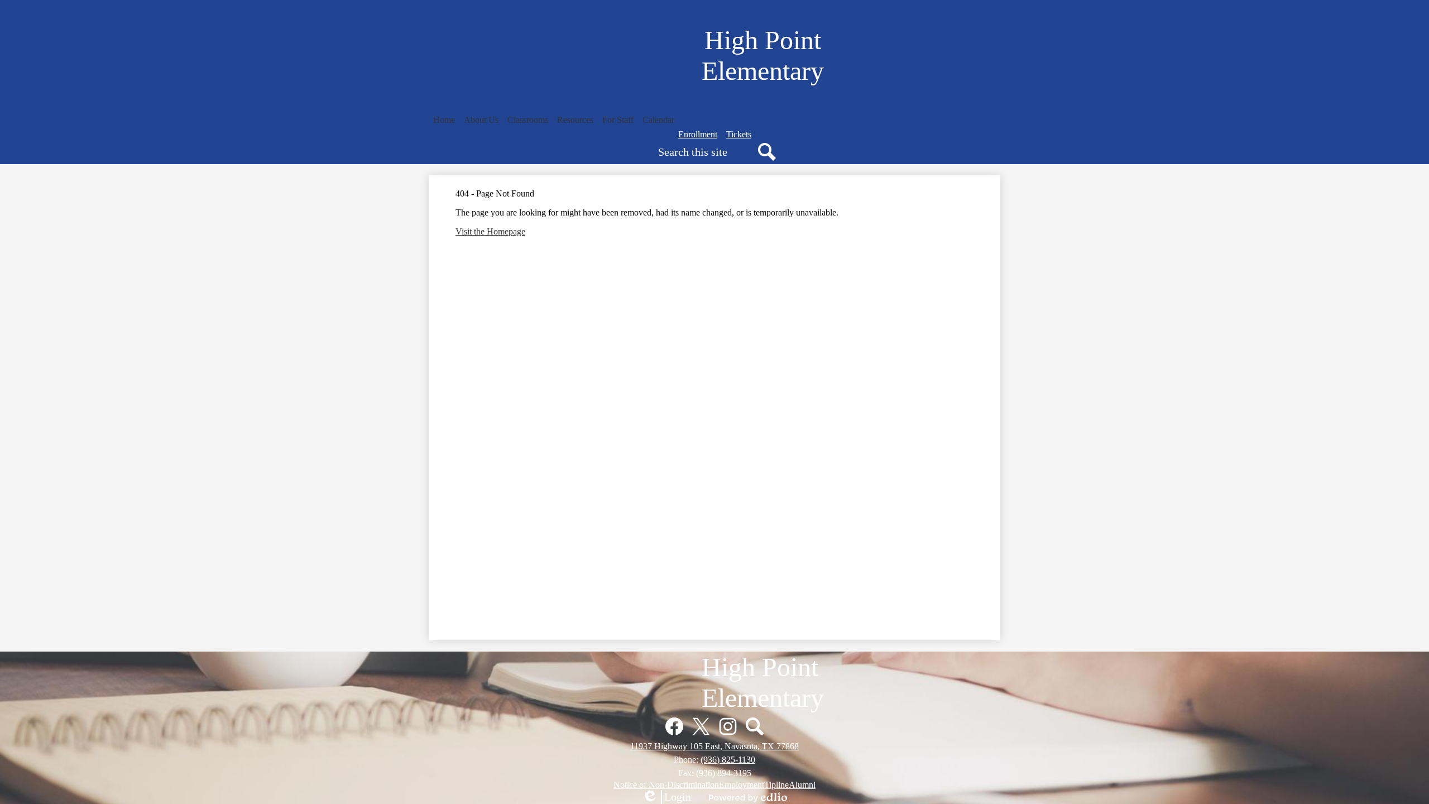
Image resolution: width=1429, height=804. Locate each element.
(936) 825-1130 (728, 759)
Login (666, 797)
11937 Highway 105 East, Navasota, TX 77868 (714, 746)
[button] (481, 120)
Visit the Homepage (490, 231)
